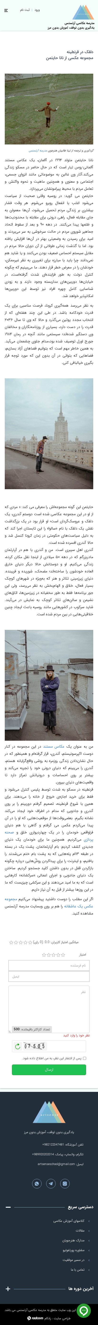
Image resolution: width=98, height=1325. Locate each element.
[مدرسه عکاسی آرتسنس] (49, 1112)
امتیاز (82, 954)
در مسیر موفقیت (73, 1260)
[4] (58, 955)
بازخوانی (18, 1045)
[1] (44, 955)
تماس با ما (77, 1269)
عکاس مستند (54, 747)
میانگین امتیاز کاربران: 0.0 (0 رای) (55, 942)
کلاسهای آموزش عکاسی (68, 1220)
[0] (11, 942)
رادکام (47, 1318)
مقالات (80, 1230)
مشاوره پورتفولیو (73, 1250)
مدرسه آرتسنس (37, 150)
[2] (49, 955)
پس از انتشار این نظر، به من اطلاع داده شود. (51, 1058)
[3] (53, 955)
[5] (63, 955)
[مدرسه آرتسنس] (83, 12)
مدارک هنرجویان (73, 1240)
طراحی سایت (62, 1318)
